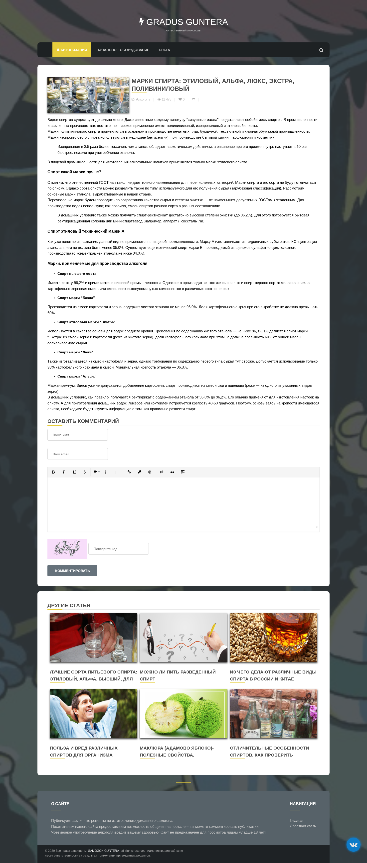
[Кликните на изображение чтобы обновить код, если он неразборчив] (67, 549)
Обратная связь (303, 826)
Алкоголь (143, 99)
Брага (164, 50)
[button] (53, 472)
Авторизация (73, 50)
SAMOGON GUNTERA (103, 851)
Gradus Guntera (186, 22)
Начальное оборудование (123, 50)
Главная (296, 820)
